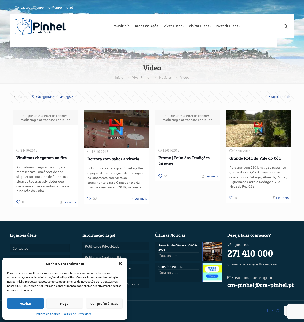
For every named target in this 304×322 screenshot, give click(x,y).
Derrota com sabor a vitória (113, 158)
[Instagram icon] (286, 7)
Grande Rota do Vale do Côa (255, 158)
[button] (120, 263)
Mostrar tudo (280, 96)
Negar (65, 303)
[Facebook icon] (274, 7)
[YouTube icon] (280, 7)
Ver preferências (104, 303)
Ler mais (69, 202)
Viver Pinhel (141, 77)
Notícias (165, 77)
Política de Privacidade (77, 314)
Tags (67, 96)
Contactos (22, 7)
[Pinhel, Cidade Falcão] (40, 26)
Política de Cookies (48, 314)
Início (119, 77)
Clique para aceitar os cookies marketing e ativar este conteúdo (45, 117)
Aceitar (26, 303)
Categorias (44, 96)
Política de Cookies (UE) (103, 257)
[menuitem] (121, 42)
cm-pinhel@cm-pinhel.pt (54, 7)
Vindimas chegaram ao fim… (43, 157)
